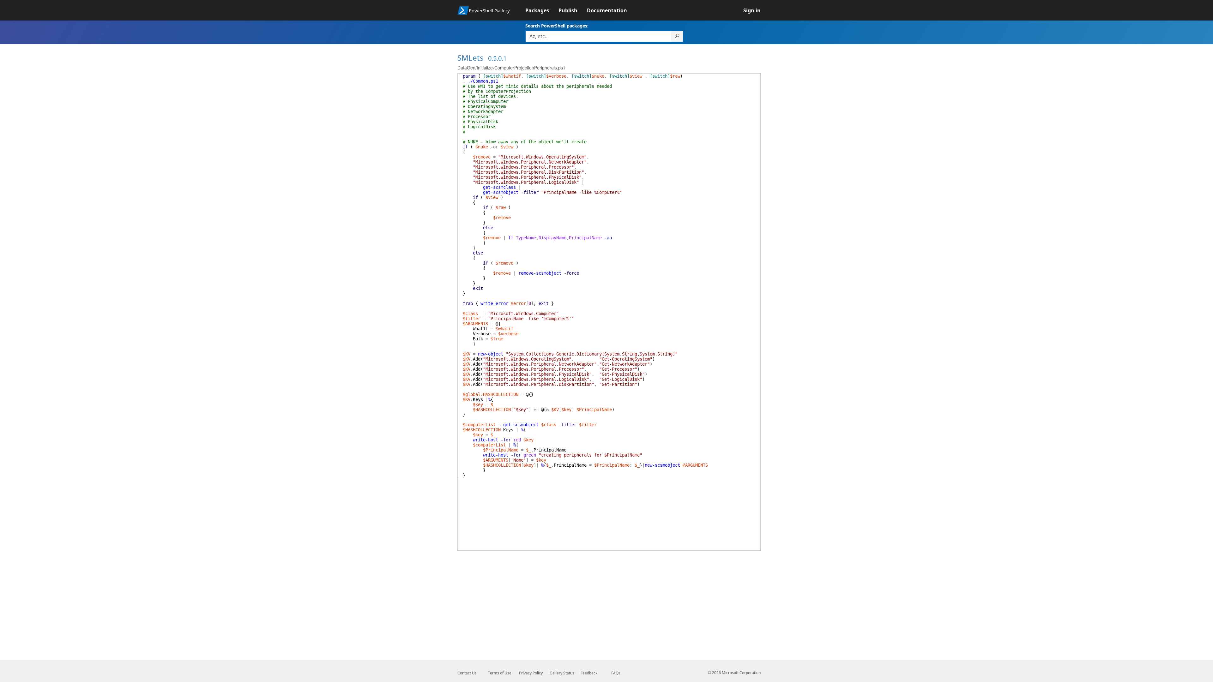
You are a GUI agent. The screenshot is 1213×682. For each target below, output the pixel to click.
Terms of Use (499, 673)
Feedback (589, 673)
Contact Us (467, 673)
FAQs (615, 673)
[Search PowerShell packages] (677, 36)
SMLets (470, 57)
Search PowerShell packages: (556, 26)
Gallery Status (562, 673)
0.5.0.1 (497, 58)
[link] (541, 10)
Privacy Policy (531, 673)
